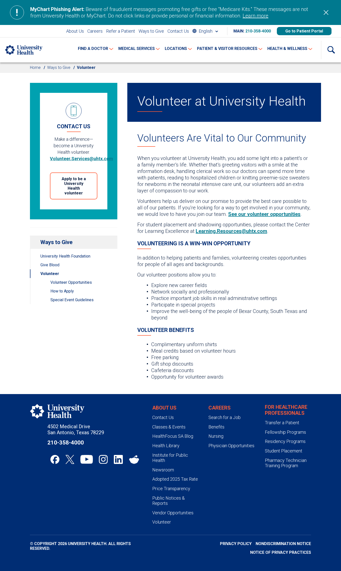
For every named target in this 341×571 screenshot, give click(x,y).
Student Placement (283, 450)
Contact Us (178, 31)
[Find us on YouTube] (86, 459)
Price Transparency (171, 488)
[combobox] (205, 31)
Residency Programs (285, 441)
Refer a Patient (120, 31)
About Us (75, 31)
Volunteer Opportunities (71, 282)
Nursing (215, 436)
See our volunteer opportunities (264, 214)
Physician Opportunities (231, 445)
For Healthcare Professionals (286, 410)
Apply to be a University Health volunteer (74, 185)
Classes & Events (168, 426)
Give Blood (49, 265)
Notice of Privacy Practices (280, 552)
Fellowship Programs (285, 432)
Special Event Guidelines (72, 299)
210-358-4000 (258, 31)
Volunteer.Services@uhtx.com (81, 158)
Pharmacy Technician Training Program (286, 463)
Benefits (216, 426)
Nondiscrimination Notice (283, 543)
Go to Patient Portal (304, 31)
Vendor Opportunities (172, 512)
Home (35, 67)
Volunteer (49, 273)
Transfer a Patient (282, 422)
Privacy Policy (236, 543)
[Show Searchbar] (331, 49)
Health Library (165, 445)
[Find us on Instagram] (103, 459)
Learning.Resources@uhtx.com (231, 231)
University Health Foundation (65, 256)
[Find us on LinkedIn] (118, 459)
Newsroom (163, 469)
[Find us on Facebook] (54, 459)
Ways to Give (151, 31)
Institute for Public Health (170, 457)
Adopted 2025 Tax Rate (175, 479)
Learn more (255, 16)
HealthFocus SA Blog (172, 436)
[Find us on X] (69, 459)
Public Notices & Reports (168, 500)
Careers (95, 31)
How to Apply (62, 291)
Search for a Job (224, 417)
